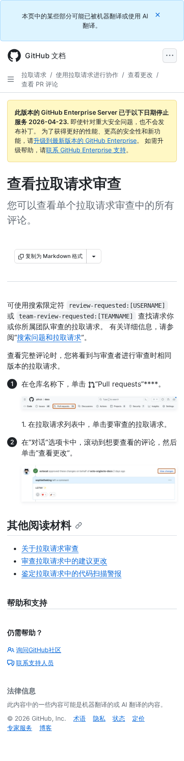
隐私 (99, 718)
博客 (45, 727)
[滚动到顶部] (164, 741)
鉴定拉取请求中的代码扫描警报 (71, 573)
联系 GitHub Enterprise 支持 (86, 150)
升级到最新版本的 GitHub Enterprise (85, 140)
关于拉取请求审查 (50, 548)
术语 (79, 718)
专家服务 (19, 727)
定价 (138, 718)
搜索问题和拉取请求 (49, 337)
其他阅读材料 (39, 525)
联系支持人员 (35, 662)
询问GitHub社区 (38, 650)
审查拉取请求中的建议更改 (64, 560)
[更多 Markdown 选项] (93, 256)
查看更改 (140, 74)
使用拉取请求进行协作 (87, 74)
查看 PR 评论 (39, 84)
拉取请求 (33, 74)
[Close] (158, 14)
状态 (119, 718)
